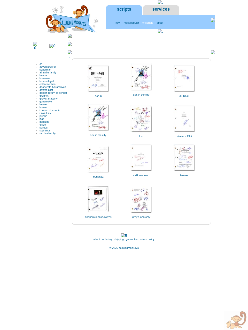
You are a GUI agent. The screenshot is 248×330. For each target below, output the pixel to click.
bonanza (44, 78)
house (43, 107)
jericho (43, 116)
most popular (131, 22)
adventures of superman (47, 68)
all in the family (47, 72)
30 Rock (184, 95)
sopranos (45, 130)
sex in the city (47, 133)
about (160, 22)
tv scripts (147, 22)
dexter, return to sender (53, 92)
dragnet (43, 95)
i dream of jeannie (49, 110)
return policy (147, 239)
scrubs (43, 127)
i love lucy (45, 113)
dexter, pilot (46, 89)
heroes (43, 104)
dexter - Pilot (184, 136)
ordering (107, 239)
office (42, 124)
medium (44, 121)
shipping (119, 239)
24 (40, 63)
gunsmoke (45, 101)
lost (41, 118)
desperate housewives (52, 87)
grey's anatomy (48, 98)
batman (43, 75)
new (118, 22)
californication (47, 84)
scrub (98, 95)
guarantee (132, 239)
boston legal (46, 81)
